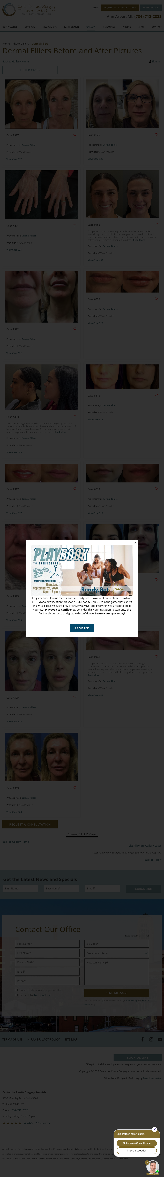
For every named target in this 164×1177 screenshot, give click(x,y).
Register (82, 628)
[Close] (135, 542)
